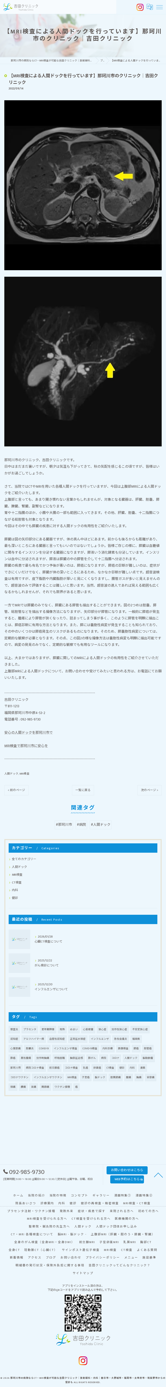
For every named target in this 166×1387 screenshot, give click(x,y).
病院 (103, 1058)
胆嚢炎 (30, 1048)
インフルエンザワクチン (48, 1077)
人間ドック (11, 774)
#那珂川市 (64, 825)
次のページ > (149, 790)
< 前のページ (16, 790)
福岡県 (136, 1039)
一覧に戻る (83, 790)
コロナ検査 (71, 1068)
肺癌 (13, 1058)
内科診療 (107, 1048)
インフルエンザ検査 (65, 1048)
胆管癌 (148, 1048)
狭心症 (102, 1029)
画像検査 (123, 1048)
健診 (15, 897)
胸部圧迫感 (76, 1058)
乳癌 (85, 1068)
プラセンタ (29, 1029)
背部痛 (151, 1077)
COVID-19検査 (89, 1048)
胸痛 (139, 1077)
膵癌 (136, 1048)
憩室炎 (14, 1029)
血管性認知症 (57, 1039)
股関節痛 (115, 1077)
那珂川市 (15, 1068)
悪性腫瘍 (26, 1058)
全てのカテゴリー (24, 859)
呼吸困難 (59, 1058)
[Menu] (159, 7)
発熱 (62, 1029)
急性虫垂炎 (120, 1039)
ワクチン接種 (62, 1087)
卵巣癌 (97, 1068)
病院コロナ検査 (35, 1068)
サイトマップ (83, 1273)
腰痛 (23, 1087)
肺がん (92, 1058)
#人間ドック (100, 825)
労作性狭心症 (119, 1029)
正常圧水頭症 (78, 1039)
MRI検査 (24, 774)
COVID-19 (44, 1048)
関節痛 (45, 1087)
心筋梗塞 (88, 1029)
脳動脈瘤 (148, 1058)
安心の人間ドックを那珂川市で (28, 733)
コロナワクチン (19, 1077)
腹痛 (128, 1077)
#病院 (81, 825)
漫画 (142, 1068)
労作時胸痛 (42, 1058)
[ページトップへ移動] (158, 1174)
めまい (74, 1029)
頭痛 (13, 1087)
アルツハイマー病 (33, 1039)
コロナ (115, 1058)
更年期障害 (48, 1029)
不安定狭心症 (140, 1029)
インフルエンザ (100, 1039)
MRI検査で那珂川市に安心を (26, 746)
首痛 (33, 1087)
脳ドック (100, 1077)
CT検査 (17, 882)
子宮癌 (86, 1077)
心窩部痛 (15, 1048)
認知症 (14, 1039)
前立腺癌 (54, 1068)
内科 (15, 890)
